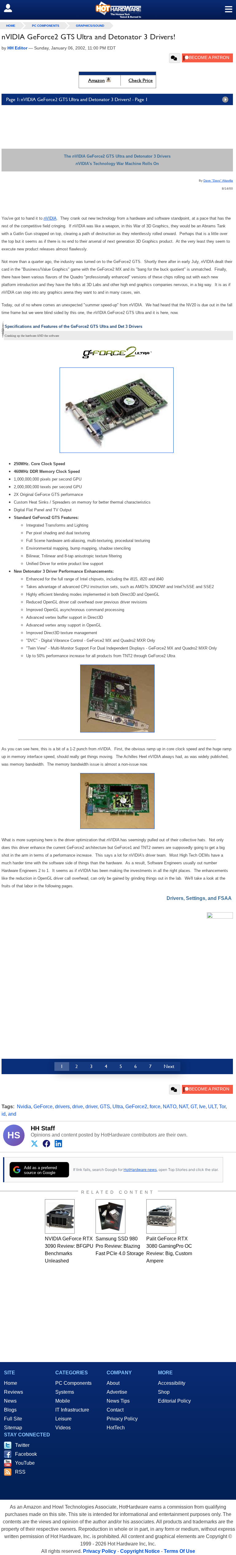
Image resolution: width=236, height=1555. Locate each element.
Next (169, 1066)
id (4, 1114)
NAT (183, 1106)
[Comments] (174, 58)
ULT (212, 1106)
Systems (64, 1392)
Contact (115, 1409)
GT (194, 1106)
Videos (63, 1427)
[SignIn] (12, 8)
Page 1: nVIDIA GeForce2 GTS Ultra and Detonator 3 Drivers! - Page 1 (77, 99)
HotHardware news (140, 1169)
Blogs (10, 1409)
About (113, 1383)
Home (10, 1383)
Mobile (62, 1401)
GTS (105, 1106)
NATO (169, 1106)
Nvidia (24, 1106)
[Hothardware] (118, 10)
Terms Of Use (179, 1551)
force (155, 1106)
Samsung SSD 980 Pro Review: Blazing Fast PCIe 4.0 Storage (120, 1246)
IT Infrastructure (72, 1409)
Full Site (13, 1418)
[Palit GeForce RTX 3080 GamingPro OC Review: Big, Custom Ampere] (161, 1216)
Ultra (117, 1106)
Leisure (63, 1418)
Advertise (117, 1392)
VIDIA (51, 218)
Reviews (13, 1392)
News (10, 1401)
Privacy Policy (122, 1418)
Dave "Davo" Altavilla (218, 180)
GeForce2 (136, 1106)
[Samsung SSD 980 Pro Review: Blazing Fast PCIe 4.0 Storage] (110, 1216)
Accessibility (171, 1383)
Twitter (22, 1445)
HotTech (116, 1427)
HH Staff (43, 1128)
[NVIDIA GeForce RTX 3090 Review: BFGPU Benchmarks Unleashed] (59, 1216)
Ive (202, 1106)
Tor (222, 1106)
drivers (62, 1106)
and (12, 1114)
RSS (20, 1472)
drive (77, 1106)
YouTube (25, 1463)
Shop (164, 1392)
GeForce (43, 1106)
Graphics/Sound (90, 25)
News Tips (118, 1401)
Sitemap (13, 1427)
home (10, 25)
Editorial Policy (174, 1401)
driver (91, 1106)
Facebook (26, 1454)
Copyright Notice (140, 1551)
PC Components (45, 25)
